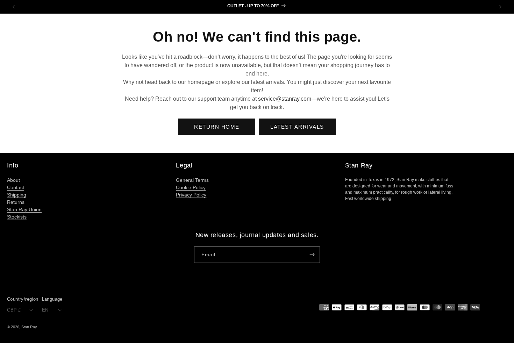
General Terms (192, 180)
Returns (15, 202)
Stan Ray (29, 327)
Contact (15, 187)
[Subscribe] (312, 254)
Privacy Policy (191, 195)
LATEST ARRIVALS (297, 127)
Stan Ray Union (24, 209)
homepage (200, 82)
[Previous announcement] (13, 6)
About (13, 180)
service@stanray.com (284, 99)
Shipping (16, 195)
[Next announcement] (500, 6)
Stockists (17, 217)
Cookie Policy (191, 187)
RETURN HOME (217, 127)
